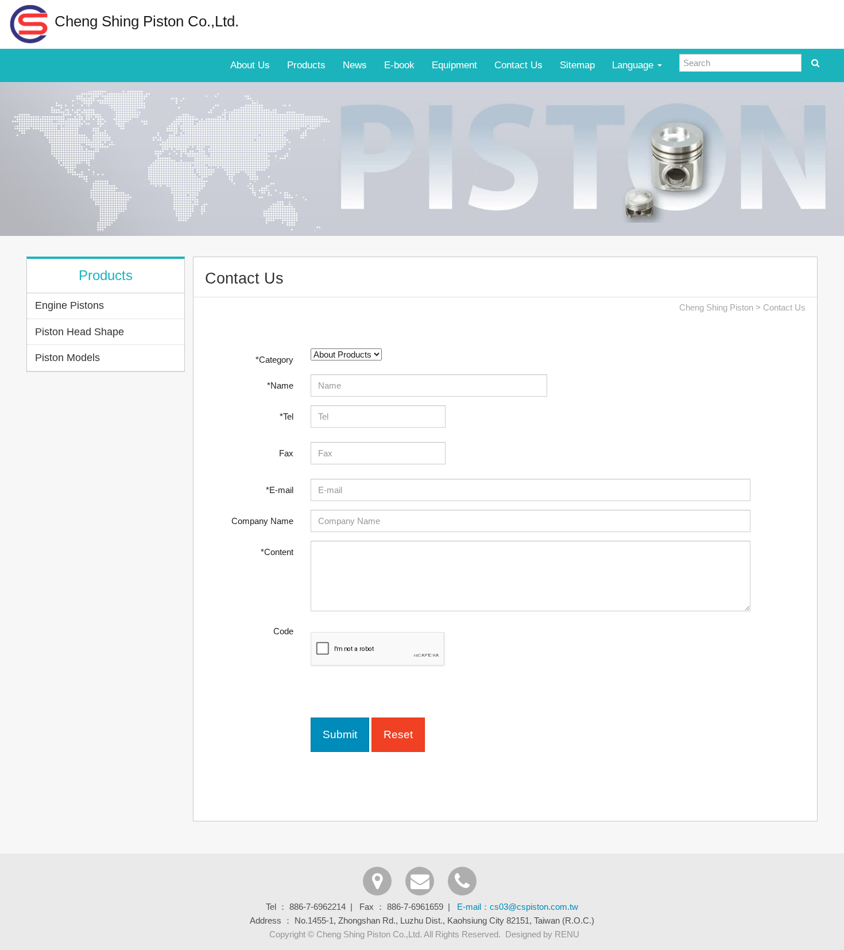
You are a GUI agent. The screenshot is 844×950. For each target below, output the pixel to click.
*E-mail (279, 490)
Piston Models (67, 357)
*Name (280, 385)
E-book (399, 65)
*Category (274, 360)
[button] (340, 734)
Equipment (454, 65)
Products (306, 65)
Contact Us (518, 65)
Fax (286, 453)
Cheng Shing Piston (716, 307)
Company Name (262, 521)
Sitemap (577, 65)
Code (283, 631)
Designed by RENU (542, 934)
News (355, 65)
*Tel (286, 416)
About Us (250, 65)
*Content (277, 552)
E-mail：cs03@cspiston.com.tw (517, 907)
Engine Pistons (69, 305)
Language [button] (634, 65)
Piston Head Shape (79, 332)
